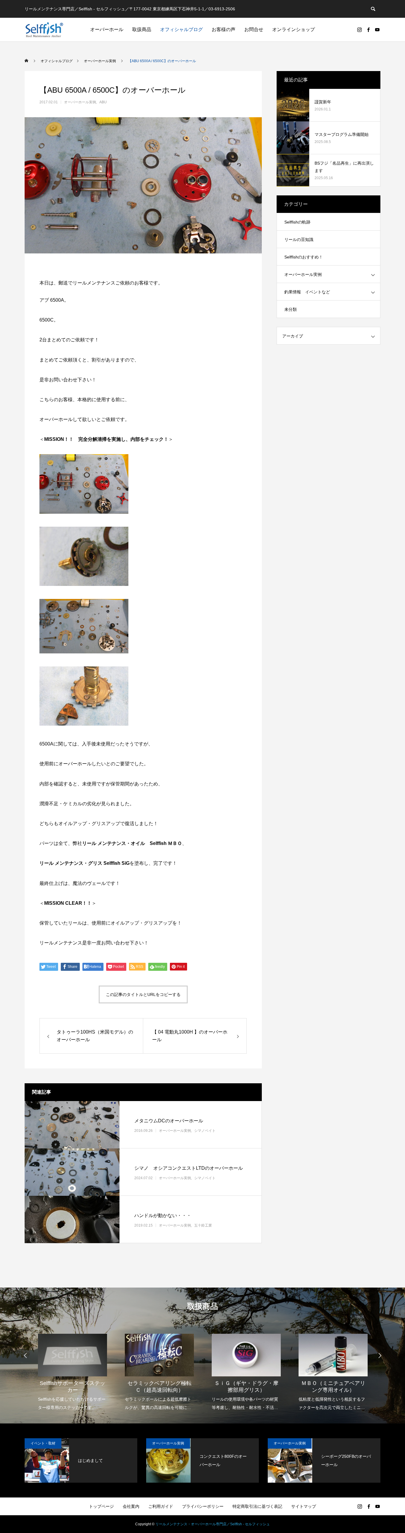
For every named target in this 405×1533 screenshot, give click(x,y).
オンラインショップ (293, 29)
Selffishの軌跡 (297, 222)
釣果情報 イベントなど (307, 292)
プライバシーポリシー (203, 1506)
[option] (72, 1368)
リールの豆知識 (298, 239)
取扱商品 (141, 29)
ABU (103, 102)
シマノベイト (205, 1131)
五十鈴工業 (203, 1225)
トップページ (101, 1506)
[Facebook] (368, 29)
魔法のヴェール (89, 883)
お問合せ (253, 29)
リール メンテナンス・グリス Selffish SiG (84, 863)
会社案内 (131, 1506)
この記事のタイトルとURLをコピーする (143, 994)
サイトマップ (303, 1506)
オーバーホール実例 (80, 102)
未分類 (290, 309)
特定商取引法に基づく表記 (257, 1506)
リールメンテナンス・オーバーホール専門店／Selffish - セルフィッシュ (212, 1524)
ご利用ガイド (160, 1506)
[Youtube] (377, 29)
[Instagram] (359, 29)
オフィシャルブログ (181, 29)
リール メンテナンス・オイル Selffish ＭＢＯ (132, 843)
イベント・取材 (43, 1443)
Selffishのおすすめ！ (303, 257)
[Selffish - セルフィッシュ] (44, 29)
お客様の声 (223, 29)
